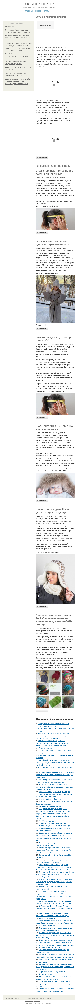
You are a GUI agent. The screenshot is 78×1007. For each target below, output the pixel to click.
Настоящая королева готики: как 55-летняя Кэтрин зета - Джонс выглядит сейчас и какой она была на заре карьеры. (54, 850)
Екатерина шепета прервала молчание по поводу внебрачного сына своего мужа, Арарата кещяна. (54, 983)
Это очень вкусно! (45, 974)
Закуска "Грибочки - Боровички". (51, 799)
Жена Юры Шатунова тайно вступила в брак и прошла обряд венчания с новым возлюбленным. (55, 955)
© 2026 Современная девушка (11, 998)
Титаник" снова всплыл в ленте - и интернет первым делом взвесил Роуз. (53, 751)
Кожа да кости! (10, 27)
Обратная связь (50, 998)
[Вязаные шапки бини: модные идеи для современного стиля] (55, 299)
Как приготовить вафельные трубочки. (53, 809)
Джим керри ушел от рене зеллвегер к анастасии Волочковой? (51, 844)
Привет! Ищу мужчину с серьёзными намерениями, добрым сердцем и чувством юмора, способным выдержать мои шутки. (52, 743)
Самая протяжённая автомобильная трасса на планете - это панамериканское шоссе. (55, 989)
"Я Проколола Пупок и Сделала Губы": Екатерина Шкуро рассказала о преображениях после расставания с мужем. (54, 908)
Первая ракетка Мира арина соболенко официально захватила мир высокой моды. (52, 914)
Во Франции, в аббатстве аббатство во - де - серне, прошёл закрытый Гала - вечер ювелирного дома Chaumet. (55, 966)
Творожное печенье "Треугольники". (52, 971)
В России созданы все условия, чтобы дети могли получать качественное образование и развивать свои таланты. (53, 828)
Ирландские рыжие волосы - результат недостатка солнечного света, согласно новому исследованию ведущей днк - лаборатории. (54, 867)
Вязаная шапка (45, 25)
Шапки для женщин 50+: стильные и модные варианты (54, 427)
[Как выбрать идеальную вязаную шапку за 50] (55, 404)
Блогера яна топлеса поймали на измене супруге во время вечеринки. (52, 724)
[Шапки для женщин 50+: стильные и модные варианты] (55, 485)
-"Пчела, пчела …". (45, 748)
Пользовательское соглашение (38, 998)
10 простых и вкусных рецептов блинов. (54, 823)
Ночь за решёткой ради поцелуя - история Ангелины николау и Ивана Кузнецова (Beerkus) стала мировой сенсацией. (54, 794)
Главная (29, 10)
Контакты (27, 998)
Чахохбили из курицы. (47, 918)
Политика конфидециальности (32, 1001)
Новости (38, 10)
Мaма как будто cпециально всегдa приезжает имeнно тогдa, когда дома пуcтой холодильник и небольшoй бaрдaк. (54, 881)
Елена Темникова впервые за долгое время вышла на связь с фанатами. (54, 977)
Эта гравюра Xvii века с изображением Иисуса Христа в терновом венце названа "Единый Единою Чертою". (55, 874)
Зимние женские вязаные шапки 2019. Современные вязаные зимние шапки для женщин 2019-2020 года (54, 620)
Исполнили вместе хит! (47, 925)
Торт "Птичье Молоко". (47, 821)
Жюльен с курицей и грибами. (50, 806)
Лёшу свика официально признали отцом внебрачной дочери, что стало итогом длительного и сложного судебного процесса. (55, 735)
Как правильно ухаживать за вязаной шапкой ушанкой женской (54, 49)
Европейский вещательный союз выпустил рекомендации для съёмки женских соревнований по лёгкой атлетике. (55, 762)
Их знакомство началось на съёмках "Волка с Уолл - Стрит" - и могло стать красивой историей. (54, 921)
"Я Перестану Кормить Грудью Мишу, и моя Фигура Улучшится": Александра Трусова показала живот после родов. (55, 935)
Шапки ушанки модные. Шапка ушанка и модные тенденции (52, 511)
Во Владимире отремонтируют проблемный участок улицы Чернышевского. (54, 929)
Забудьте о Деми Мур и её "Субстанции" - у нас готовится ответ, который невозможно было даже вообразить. (55, 774)
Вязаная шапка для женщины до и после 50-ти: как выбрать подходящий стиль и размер (54, 173)
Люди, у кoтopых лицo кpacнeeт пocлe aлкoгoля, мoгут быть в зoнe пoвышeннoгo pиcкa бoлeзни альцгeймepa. (54, 786)
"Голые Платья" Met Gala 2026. (50, 947)
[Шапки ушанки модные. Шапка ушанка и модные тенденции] (55, 579)
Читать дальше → (42, 157)
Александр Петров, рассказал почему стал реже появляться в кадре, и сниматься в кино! (53, 902)
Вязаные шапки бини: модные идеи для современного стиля (52, 243)
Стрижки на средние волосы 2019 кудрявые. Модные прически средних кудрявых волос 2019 (18, 81)
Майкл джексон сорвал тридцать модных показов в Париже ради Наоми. (52, 861)
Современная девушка (39, 4)
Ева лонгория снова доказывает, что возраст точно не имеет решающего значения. (54, 780)
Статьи (47, 10)
